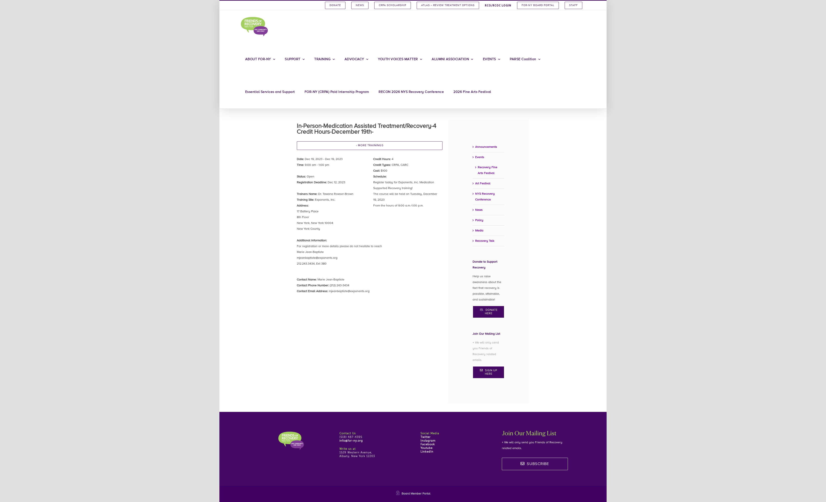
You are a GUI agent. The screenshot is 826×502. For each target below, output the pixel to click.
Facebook (428, 444)
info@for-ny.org (351, 440)
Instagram (428, 440)
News (479, 209)
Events (479, 157)
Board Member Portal (416, 493)
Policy (479, 220)
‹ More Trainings (370, 145)
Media (479, 230)
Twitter (426, 437)
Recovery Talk (484, 240)
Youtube (427, 448)
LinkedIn (427, 451)
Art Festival (482, 183)
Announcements (486, 146)
